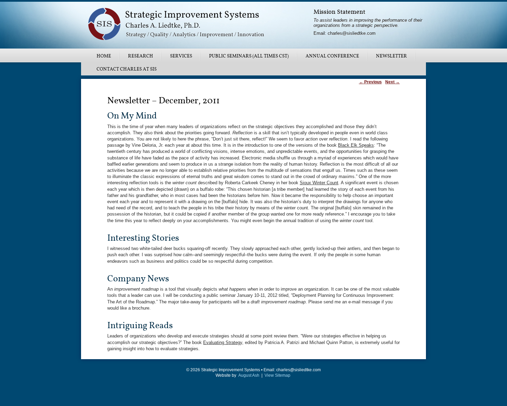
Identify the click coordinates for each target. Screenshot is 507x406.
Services (181, 56)
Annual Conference (332, 56)
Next (392, 82)
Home (104, 56)
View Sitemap (277, 375)
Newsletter (391, 56)
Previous (370, 82)
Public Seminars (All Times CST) (249, 56)
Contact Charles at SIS (127, 69)
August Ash (248, 375)
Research (140, 56)
